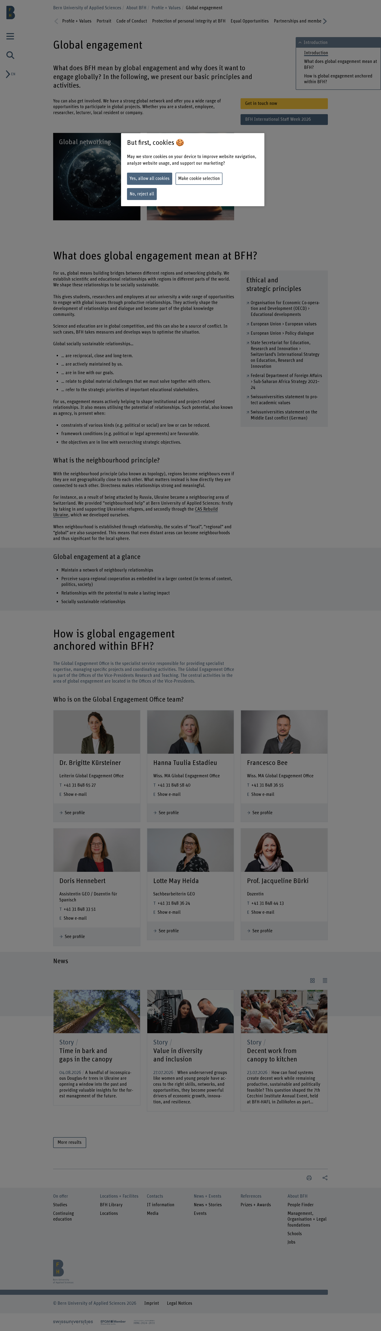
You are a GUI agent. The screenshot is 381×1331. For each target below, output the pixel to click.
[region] (192, 169)
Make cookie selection (199, 178)
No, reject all (142, 194)
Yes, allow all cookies (150, 178)
